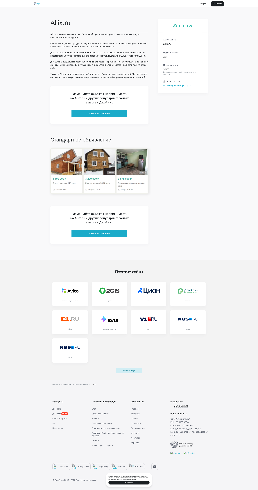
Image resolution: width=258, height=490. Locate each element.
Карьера (135, 442)
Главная (135, 409)
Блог (94, 409)
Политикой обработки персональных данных (122, 479)
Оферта (95, 440)
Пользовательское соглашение (106, 428)
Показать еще (129, 371)
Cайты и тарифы (59, 418)
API (53, 423)
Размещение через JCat (177, 85)
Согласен (129, 483)
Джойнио (56, 409)
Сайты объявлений (100, 413)
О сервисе (136, 423)
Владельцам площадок (102, 445)
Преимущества (138, 428)
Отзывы (134, 418)
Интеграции (57, 428)
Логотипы (135, 438)
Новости (95, 418)
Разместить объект (99, 113)
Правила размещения (102, 423)
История (135, 433)
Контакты (135, 413)
